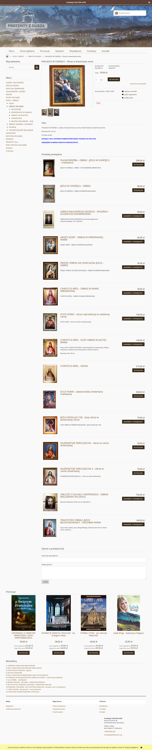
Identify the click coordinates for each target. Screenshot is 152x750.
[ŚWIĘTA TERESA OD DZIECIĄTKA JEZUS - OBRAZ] (50, 271)
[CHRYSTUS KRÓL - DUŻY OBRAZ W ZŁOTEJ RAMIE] (50, 348)
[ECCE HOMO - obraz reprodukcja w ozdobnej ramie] (50, 322)
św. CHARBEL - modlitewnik (17, 680)
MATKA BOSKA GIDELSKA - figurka (19, 670)
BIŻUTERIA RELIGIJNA (14, 136)
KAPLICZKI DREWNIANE (15, 88)
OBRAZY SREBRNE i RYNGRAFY (21, 124)
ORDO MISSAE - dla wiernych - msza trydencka (24, 689)
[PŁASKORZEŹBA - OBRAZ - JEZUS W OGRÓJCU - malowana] (50, 168)
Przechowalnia (58, 712)
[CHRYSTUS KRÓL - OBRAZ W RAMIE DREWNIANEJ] (50, 296)
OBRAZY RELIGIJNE (16, 106)
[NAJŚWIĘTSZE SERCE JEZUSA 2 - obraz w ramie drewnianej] (50, 476)
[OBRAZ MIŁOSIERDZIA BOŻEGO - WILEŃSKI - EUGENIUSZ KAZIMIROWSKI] (50, 219)
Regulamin (9, 706)
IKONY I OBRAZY (12, 100)
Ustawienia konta (59, 709)
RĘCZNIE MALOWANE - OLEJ (22, 121)
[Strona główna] (26, 28)
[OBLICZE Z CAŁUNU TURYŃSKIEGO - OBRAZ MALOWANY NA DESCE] (50, 502)
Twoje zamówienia (59, 706)
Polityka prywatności (13, 709)
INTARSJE (12, 127)
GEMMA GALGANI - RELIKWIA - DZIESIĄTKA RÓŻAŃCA (26, 682)
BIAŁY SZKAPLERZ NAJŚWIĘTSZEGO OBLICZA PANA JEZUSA (27, 675)
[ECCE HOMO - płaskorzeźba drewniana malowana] (50, 399)
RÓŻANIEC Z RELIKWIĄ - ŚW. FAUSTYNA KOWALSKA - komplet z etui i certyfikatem (37, 687)
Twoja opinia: (47, 564)
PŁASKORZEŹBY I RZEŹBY (15, 91)
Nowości (9, 148)
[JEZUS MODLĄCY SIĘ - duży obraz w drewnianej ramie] (50, 425)
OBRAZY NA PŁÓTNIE (19, 115)
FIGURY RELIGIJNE (13, 97)
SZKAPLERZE (11, 133)
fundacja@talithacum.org (113, 735)
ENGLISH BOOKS (12, 85)
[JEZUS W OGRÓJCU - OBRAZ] (50, 194)
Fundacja (102, 709)
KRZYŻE (9, 94)
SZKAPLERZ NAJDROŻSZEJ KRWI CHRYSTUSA (23, 692)
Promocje (9, 151)
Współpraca (103, 706)
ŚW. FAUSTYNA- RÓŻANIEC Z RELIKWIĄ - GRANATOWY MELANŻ (29, 685)
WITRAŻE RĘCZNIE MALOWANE (21, 130)
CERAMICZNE (16, 118)
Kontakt (102, 712)
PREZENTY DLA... (12, 142)
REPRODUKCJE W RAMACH (21, 112)
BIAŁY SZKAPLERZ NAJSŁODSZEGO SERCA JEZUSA (24, 668)
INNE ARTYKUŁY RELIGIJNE (16, 145)
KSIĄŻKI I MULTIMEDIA (15, 82)
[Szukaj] (36, 67)
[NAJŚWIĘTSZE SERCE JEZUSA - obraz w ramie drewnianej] (50, 451)
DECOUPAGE (16, 109)
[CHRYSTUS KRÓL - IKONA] (50, 374)
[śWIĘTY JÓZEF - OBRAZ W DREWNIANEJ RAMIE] (50, 245)
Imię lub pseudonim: (50, 556)
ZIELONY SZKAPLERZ (14, 673)
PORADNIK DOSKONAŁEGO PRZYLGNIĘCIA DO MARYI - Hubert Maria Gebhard (34, 677)
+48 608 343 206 (109, 731)
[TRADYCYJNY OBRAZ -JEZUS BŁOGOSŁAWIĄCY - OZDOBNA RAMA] (50, 528)
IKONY (11, 103)
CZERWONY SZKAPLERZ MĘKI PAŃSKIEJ (21, 666)
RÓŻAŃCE (10, 139)
